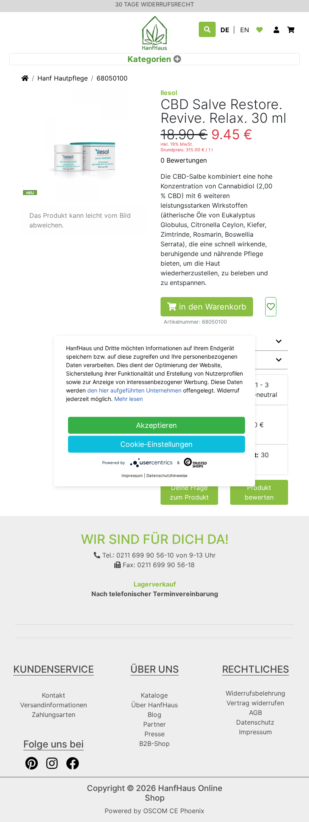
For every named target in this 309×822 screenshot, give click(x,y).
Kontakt (53, 695)
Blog (154, 714)
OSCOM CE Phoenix (173, 811)
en (244, 30)
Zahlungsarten (53, 714)
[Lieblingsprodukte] (261, 30)
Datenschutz (255, 722)
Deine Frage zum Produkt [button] (189, 492)
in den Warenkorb (211, 307)
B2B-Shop (154, 743)
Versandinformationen (53, 705)
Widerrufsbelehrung (255, 693)
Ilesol (169, 93)
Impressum (255, 732)
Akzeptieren (156, 425)
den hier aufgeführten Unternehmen (134, 390)
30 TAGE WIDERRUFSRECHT (154, 4)
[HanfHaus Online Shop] (154, 32)
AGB (255, 712)
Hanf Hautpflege (62, 78)
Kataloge (154, 695)
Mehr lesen (128, 398)
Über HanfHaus (154, 705)
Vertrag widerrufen (255, 703)
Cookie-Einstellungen (156, 444)
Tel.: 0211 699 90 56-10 (137, 555)
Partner (154, 724)
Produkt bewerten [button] (259, 492)
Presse (154, 734)
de (225, 30)
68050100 (112, 78)
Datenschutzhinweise (166, 475)
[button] (276, 30)
